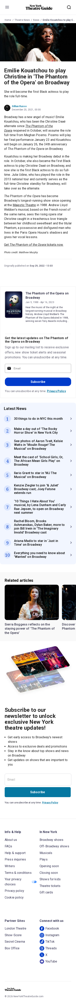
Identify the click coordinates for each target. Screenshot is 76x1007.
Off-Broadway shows (54, 846)
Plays (44, 859)
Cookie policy (14, 897)
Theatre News (22, 20)
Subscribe (38, 382)
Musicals (46, 853)
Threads (51, 948)
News (36, 20)
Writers (10, 866)
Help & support (15, 853)
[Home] (39, 7)
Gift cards (46, 892)
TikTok (50, 941)
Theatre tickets (50, 886)
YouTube (51, 961)
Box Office (12, 948)
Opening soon (49, 866)
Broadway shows (51, 840)
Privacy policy (14, 891)
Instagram (52, 935)
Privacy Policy (56, 391)
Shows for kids (50, 879)
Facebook (52, 928)
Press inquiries (15, 859)
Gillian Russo (19, 106)
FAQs (8, 846)
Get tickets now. (33, 245)
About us (11, 840)
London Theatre (15, 928)
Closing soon (49, 873)
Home (8, 20)
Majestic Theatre (24, 205)
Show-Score (13, 935)
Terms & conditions (18, 873)
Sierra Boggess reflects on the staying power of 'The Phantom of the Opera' (30, 629)
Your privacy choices (13, 881)
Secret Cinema (15, 941)
